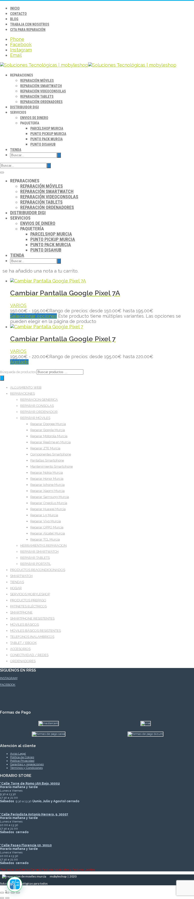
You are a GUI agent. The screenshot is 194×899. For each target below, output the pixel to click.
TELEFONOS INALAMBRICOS (32, 637)
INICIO (15, 8)
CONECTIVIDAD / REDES (29, 655)
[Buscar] (2, 378)
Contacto (18, 14)
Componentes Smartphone (50, 454)
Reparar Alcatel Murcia (47, 533)
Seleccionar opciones (33, 316)
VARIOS (18, 305)
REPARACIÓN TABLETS (37, 96)
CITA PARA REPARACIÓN (27, 30)
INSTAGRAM (8, 678)
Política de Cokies (22, 757)
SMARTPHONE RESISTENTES (32, 618)
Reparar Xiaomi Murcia (47, 491)
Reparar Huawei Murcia (48, 509)
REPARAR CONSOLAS (37, 406)
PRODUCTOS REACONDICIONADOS (37, 570)
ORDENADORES (23, 661)
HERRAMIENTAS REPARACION (43, 545)
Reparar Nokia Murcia (46, 472)
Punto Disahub (43, 144)
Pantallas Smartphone (47, 460)
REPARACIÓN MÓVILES (37, 81)
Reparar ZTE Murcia (45, 448)
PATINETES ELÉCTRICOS (28, 606)
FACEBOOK (7, 684)
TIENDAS (17, 582)
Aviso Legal (18, 753)
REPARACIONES (22, 393)
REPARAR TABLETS (35, 558)
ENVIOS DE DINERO (34, 118)
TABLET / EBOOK (23, 643)
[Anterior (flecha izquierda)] (2, 898)
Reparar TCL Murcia (45, 539)
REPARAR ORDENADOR (39, 412)
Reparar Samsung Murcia (49, 497)
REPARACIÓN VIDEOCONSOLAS (43, 91)
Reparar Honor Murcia (46, 479)
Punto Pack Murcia (46, 139)
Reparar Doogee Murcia (48, 424)
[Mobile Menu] (2, 172)
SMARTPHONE (21, 612)
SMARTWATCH (21, 576)
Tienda (15, 150)
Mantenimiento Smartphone (51, 466)
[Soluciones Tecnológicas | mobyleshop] (88, 65)
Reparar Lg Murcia (44, 515)
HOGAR (16, 588)
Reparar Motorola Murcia (48, 436)
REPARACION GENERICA (39, 399)
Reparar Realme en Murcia (50, 442)
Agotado (19, 362)
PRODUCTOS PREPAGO (28, 600)
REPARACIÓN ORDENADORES (41, 102)
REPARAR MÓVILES (35, 418)
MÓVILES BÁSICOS (24, 624)
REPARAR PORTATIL (35, 564)
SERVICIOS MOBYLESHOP (30, 594)
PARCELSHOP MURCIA (46, 128)
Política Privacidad (22, 760)
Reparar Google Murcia (47, 430)
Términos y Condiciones (26, 768)
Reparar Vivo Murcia (45, 521)
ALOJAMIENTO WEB (25, 387)
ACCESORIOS (20, 649)
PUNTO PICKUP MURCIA (48, 134)
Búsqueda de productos (18, 372)
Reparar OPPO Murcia (46, 527)
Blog (14, 19)
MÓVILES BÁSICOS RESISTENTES (35, 631)
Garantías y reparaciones (27, 764)
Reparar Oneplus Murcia (48, 503)
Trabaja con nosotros (29, 24)
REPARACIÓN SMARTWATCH (41, 86)
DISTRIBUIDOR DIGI (24, 107)
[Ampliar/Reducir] (2, 892)
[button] (14, 884)
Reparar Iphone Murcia (47, 485)
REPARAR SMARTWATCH (39, 551)
